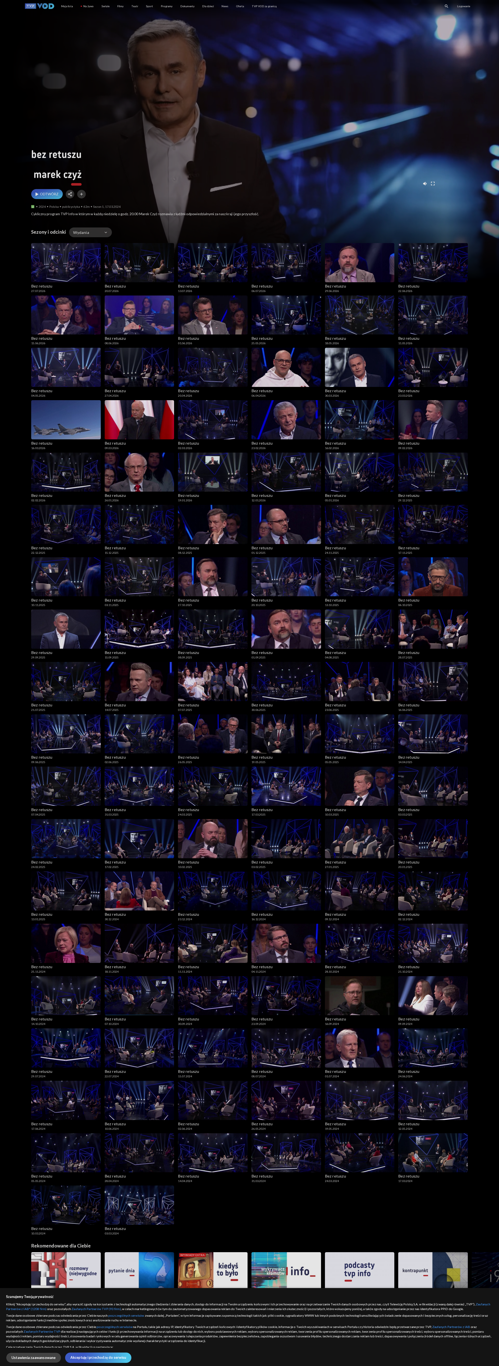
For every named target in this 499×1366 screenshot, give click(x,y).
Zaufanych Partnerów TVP (42, 1331)
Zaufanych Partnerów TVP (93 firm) (96, 1309)
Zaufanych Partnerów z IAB (451, 1327)
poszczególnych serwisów (126, 1315)
